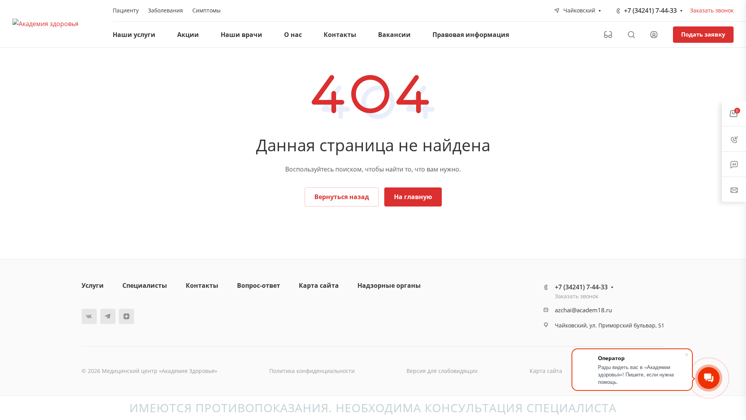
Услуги (93, 285)
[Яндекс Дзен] (126, 316)
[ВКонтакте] (89, 316)
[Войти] (653, 34)
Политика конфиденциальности (312, 370)
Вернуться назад (341, 196)
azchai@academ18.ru (583, 310)
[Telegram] (107, 316)
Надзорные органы (389, 285)
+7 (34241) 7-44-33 (650, 10)
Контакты (202, 285)
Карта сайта (319, 285)
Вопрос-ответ (258, 285)
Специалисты (144, 285)
